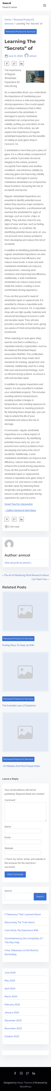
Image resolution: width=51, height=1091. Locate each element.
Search (8, 891)
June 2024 (10, 972)
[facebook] (7, 63)
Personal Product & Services (21, 31)
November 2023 (13, 1028)
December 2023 (13, 1020)
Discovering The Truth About (20, 922)
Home (8, 19)
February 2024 (12, 1004)
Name (8, 826)
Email (8, 837)
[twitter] (14, 63)
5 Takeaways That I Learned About (23, 914)
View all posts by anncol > (18, 562)
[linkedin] (33, 1074)
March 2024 (11, 996)
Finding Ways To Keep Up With (18, 645)
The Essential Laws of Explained (19, 705)
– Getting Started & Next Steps (20, 510)
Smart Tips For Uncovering (19, 504)
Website (9, 848)
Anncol (6, 3)
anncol (32, 56)
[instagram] (21, 1074)
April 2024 (10, 988)
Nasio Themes (25, 1082)
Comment (10, 800)
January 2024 (12, 1012)
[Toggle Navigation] (45, 5)
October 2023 (12, 1036)
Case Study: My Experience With (21, 930)
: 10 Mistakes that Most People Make (21, 766)
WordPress (25, 1086)
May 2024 (10, 980)
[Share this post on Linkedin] (21, 63)
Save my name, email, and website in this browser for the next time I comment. (25, 863)
